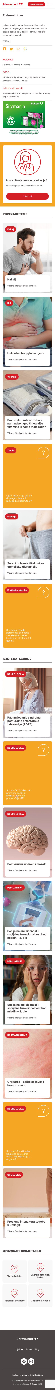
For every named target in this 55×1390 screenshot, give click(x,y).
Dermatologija (17, 1035)
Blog (37, 1349)
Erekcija (11, 516)
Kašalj (10, 229)
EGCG (6, 72)
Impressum (24, 1375)
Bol (9, 303)
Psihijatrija (14, 887)
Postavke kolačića (35, 1380)
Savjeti (29, 1349)
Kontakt (15, 1375)
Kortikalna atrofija (17, 590)
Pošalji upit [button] (27, 196)
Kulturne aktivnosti (13, 88)
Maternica (8, 59)
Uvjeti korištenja (36, 1375)
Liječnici (20, 1349)
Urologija (14, 1174)
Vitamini (11, 376)
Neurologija (15, 674)
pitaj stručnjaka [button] (36, 4)
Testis (10, 450)
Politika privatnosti (19, 1380)
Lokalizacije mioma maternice (16, 64)
